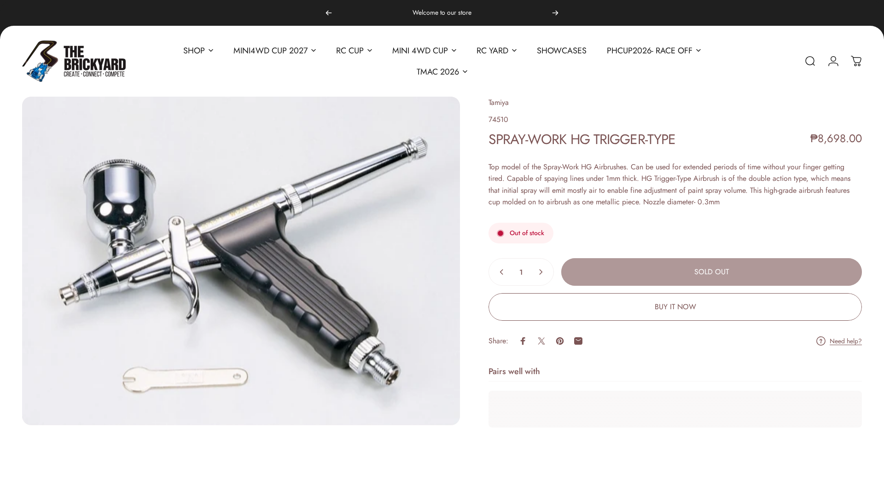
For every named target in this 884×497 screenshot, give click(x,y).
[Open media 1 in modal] (241, 261)
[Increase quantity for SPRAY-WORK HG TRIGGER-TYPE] (542, 272)
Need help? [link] (846, 341)
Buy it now (675, 306)
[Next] (555, 13)
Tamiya (499, 102)
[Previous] (329, 13)
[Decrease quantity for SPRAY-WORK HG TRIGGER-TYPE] (499, 272)
